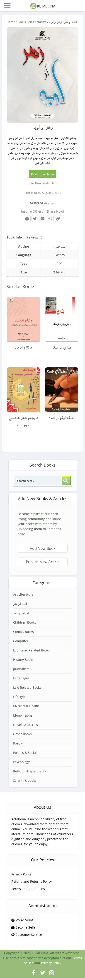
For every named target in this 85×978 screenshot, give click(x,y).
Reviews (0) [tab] (35, 237)
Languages (21, 678)
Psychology (21, 762)
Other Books (22, 734)
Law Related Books (27, 687)
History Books (23, 659)
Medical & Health (26, 706)
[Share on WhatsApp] (50, 218)
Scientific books (24, 780)
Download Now (42, 174)
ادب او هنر (70, 22)
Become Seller (26, 927)
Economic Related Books (31, 650)
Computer (20, 641)
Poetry (18, 743)
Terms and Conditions (28, 889)
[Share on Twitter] (35, 218)
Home (11, 22)
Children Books (24, 622)
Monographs (22, 715)
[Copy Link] (58, 218)
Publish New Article (42, 561)
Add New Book (43, 548)
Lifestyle (19, 697)
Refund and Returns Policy (31, 881)
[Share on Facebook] (27, 218)
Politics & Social (25, 752)
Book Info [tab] (14, 237)
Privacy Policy (21, 874)
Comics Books (23, 631)
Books (21, 22)
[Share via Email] (42, 218)
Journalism (21, 669)
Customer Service (28, 934)
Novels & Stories (25, 724)
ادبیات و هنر (21, 613)
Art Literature (37, 22)
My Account (24, 920)
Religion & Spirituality (29, 771)
